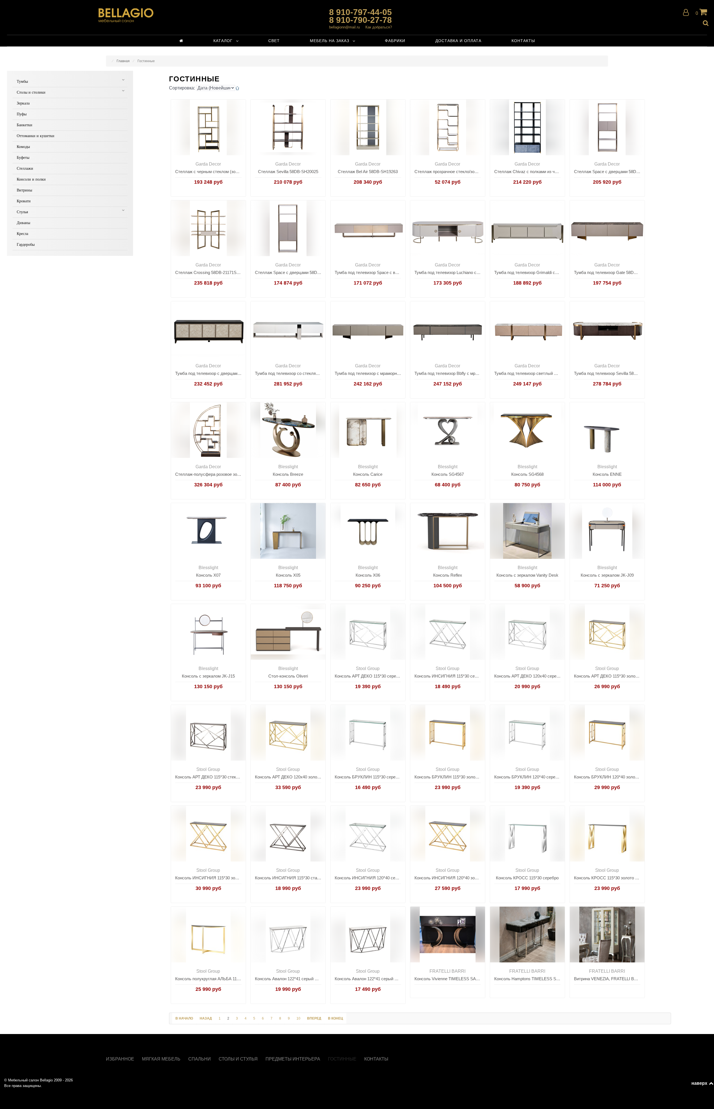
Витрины (24, 190)
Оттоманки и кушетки (35, 136)
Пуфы (21, 114)
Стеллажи (25, 168)
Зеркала (23, 103)
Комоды (23, 147)
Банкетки (24, 125)
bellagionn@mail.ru (344, 27)
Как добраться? (378, 27)
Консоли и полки (31, 179)
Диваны (23, 223)
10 (298, 1018)
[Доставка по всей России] (126, 15)
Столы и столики (31, 92)
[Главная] (181, 40)
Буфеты (23, 158)
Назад (206, 1018)
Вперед (314, 1018)
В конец (335, 1018)
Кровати (24, 201)
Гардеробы (26, 244)
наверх (699, 1083)
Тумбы (22, 81)
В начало (184, 1018)
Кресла (22, 234)
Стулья (22, 212)
